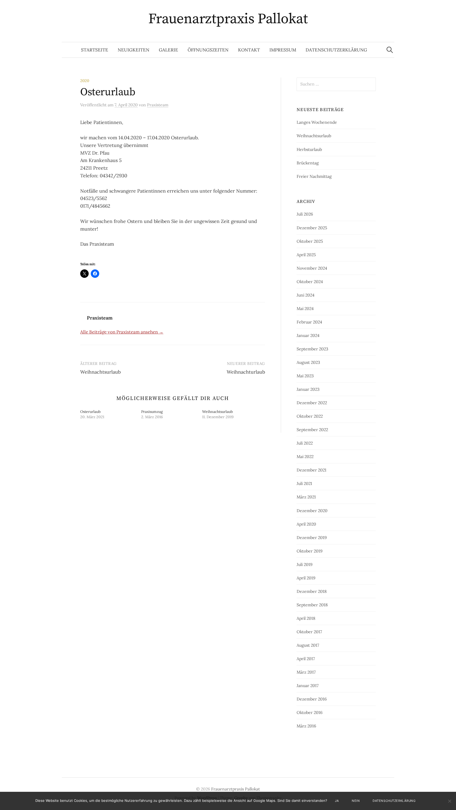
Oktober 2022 (310, 416)
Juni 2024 (306, 295)
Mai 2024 (305, 308)
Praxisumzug (152, 411)
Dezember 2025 (312, 227)
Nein (356, 801)
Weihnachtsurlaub (100, 372)
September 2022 (312, 429)
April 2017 (306, 658)
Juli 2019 (304, 564)
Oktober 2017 (309, 631)
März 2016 (306, 725)
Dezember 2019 (312, 537)
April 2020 (306, 524)
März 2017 (306, 672)
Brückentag (308, 162)
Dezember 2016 (312, 699)
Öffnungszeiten (208, 50)
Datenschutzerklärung (336, 50)
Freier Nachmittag (314, 176)
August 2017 (308, 645)
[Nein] (449, 801)
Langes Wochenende (317, 122)
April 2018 (306, 618)
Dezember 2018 (312, 591)
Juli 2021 (304, 483)
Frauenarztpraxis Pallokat (228, 19)
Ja (337, 801)
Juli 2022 (305, 443)
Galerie (168, 50)
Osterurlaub (90, 411)
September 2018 (312, 604)
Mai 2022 (305, 456)
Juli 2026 (305, 214)
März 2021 (306, 496)
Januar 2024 (308, 335)
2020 (84, 80)
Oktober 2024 (310, 281)
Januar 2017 (308, 685)
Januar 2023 (308, 389)
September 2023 (312, 348)
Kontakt (249, 50)
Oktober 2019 (309, 551)
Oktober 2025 (310, 241)
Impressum (282, 50)
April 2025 (306, 254)
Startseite (94, 50)
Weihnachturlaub (246, 372)
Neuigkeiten (133, 50)
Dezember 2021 (311, 470)
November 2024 (312, 268)
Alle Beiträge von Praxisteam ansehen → (121, 332)
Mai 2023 (305, 375)
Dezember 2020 (312, 510)
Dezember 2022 (312, 402)
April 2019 (306, 577)
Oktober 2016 (309, 712)
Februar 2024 (309, 322)
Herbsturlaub (309, 149)
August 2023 (308, 362)
